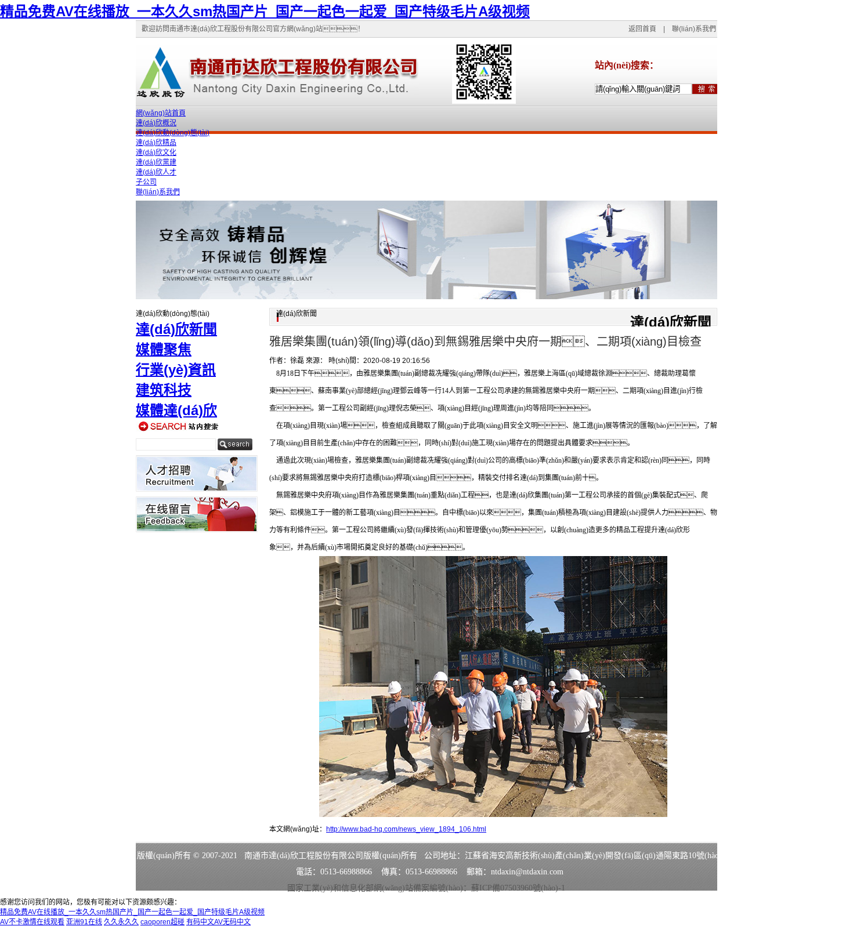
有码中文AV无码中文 (218, 922)
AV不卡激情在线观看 (32, 922)
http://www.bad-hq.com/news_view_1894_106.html (406, 829)
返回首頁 (642, 29)
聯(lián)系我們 (694, 29)
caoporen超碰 (162, 922)
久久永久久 (121, 922)
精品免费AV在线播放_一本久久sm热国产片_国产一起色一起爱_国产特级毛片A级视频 (265, 11)
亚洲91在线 (84, 922)
